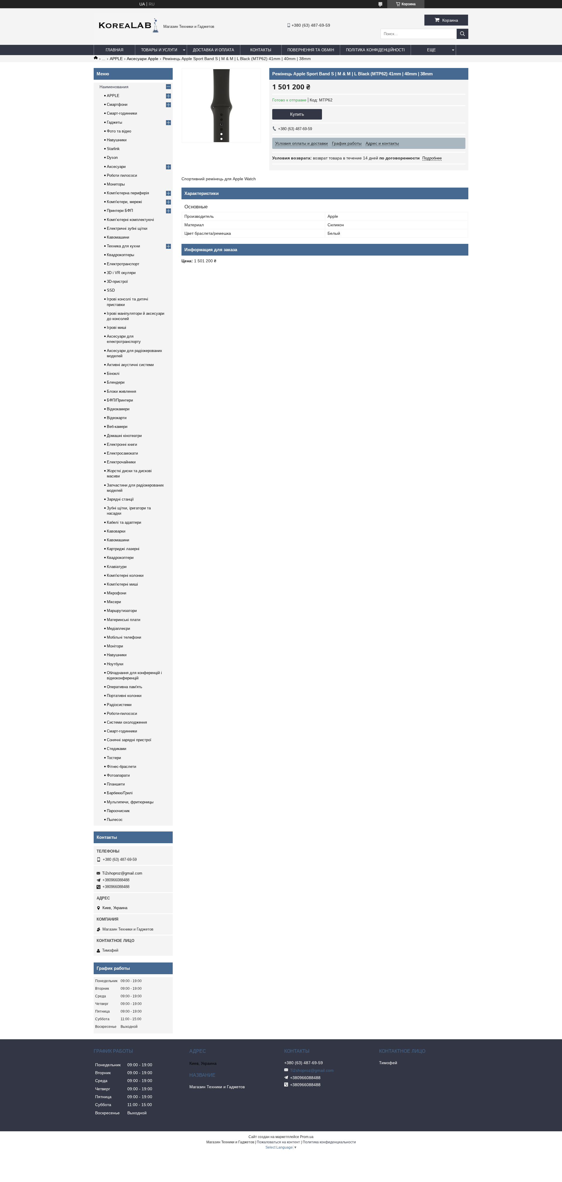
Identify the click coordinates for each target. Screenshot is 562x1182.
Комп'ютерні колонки (125, 575)
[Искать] (462, 34)
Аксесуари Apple (142, 58)
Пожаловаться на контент (278, 1142)
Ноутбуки (115, 664)
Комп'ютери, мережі (124, 202)
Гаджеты (114, 122)
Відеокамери (118, 409)
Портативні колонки (124, 695)
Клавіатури (116, 566)
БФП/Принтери (120, 400)
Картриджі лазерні (123, 549)
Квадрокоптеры (120, 255)
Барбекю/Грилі (120, 793)
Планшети (116, 784)
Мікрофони (116, 593)
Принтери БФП (120, 210)
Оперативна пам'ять (124, 687)
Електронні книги (122, 444)
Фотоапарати (118, 775)
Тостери (114, 758)
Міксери (114, 602)
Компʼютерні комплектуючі (130, 219)
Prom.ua (306, 1137)
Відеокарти (116, 418)
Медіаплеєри (118, 628)
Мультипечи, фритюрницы (130, 802)
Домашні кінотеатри (124, 435)
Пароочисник (118, 811)
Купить (297, 114)
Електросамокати (122, 453)
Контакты (260, 50)
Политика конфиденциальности (329, 1142)
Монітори (115, 646)
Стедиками (116, 748)
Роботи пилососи (122, 175)
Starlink (113, 149)
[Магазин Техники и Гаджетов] (127, 38)
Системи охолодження (127, 722)
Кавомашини (118, 237)
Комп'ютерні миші (122, 584)
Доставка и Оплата (213, 50)
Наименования (114, 86)
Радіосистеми (119, 705)
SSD (111, 290)
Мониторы (116, 184)
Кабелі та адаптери (124, 522)
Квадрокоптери (120, 557)
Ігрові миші (116, 327)
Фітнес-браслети (121, 766)
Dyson (112, 157)
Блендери (115, 382)
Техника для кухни (123, 246)
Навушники (116, 140)
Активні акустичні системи (130, 365)
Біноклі (113, 373)
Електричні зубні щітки (127, 228)
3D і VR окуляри (121, 273)
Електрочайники (121, 462)
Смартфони (117, 104)
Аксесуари (116, 166)
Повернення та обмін (310, 50)
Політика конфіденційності (375, 50)
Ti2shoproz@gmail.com (122, 873)
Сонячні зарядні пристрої (129, 740)
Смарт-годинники (122, 113)
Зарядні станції (120, 499)
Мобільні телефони (124, 637)
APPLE (116, 58)
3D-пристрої (117, 281)
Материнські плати (123, 620)
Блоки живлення (121, 391)
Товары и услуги (159, 50)
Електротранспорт (123, 264)
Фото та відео (119, 131)
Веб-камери (117, 426)
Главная (114, 50)
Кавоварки (116, 531)
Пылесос (115, 819)
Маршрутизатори (122, 610)
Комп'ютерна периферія (128, 193)
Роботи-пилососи (122, 713)
